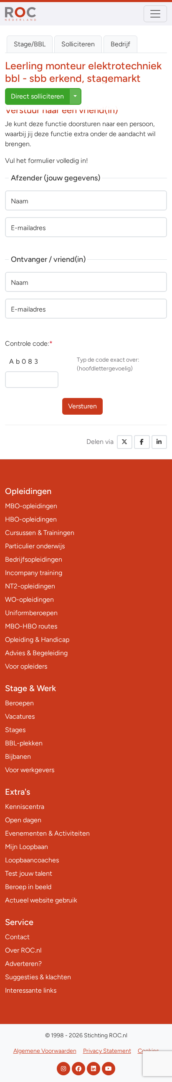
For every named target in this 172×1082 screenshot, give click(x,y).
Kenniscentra (24, 807)
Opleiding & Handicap (37, 640)
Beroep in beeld (28, 887)
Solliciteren (78, 44)
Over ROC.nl (23, 950)
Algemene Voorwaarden (44, 1050)
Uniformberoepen (31, 613)
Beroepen (19, 703)
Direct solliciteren (37, 96)
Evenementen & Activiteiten (47, 833)
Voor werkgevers (29, 770)
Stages (15, 730)
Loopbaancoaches (32, 860)
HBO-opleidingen (31, 519)
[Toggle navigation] (155, 13)
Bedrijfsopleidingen (33, 559)
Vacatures (20, 716)
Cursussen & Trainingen (39, 533)
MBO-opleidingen (31, 506)
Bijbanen (18, 756)
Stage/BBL (30, 44)
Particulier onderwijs (35, 546)
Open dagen (23, 820)
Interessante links (30, 990)
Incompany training (33, 573)
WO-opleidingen (29, 599)
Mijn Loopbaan (26, 847)
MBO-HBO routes (31, 626)
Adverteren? (23, 964)
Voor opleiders (26, 666)
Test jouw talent (28, 873)
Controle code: (29, 343)
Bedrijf (120, 44)
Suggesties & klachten (38, 977)
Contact (17, 937)
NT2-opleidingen (30, 586)
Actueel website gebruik (41, 900)
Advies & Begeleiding (36, 653)
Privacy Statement (107, 1050)
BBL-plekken (24, 743)
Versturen (82, 406)
